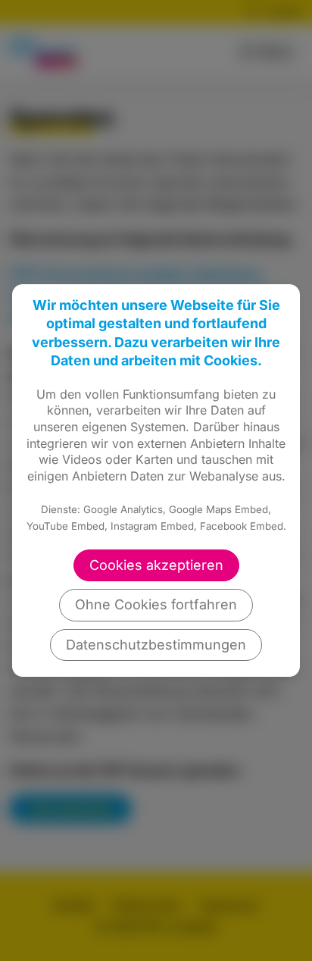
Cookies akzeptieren (156, 565)
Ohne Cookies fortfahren (156, 604)
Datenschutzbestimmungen (156, 645)
